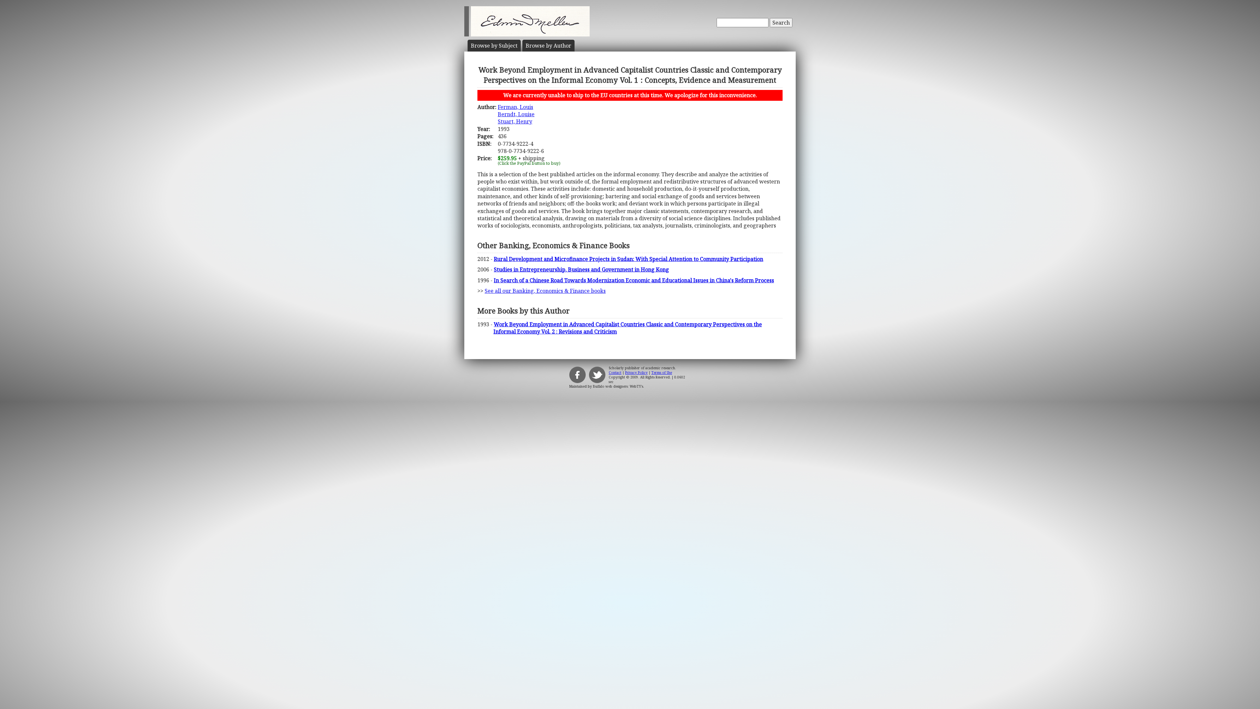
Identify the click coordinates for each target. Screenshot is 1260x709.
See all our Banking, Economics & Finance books (545, 290)
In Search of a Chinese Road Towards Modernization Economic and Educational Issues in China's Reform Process (634, 280)
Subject (494, 45)
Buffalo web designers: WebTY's (618, 386)
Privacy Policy (636, 372)
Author (548, 45)
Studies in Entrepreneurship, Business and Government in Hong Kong (581, 269)
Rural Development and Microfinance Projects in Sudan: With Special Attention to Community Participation (628, 259)
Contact (615, 372)
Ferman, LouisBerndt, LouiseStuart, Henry (516, 114)
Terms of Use (661, 372)
